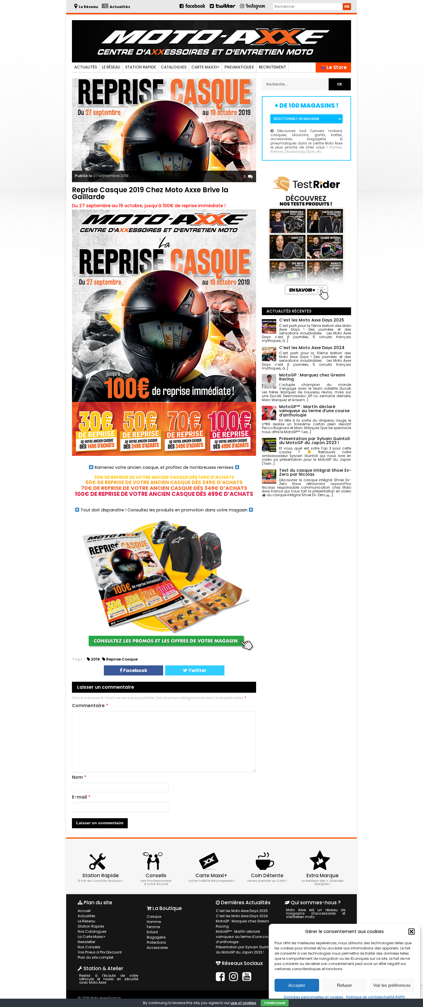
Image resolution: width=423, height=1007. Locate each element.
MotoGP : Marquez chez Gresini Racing (242, 924)
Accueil (84, 910)
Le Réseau (111, 67)
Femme (153, 926)
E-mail (81, 797)
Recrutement (272, 67)
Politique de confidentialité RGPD (375, 997)
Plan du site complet (95, 957)
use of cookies (243, 1002)
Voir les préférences (392, 985)
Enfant (152, 932)
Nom (79, 777)
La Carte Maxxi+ (92, 936)
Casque (154, 916)
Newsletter (86, 941)
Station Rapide (140, 67)
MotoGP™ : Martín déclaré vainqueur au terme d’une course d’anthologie (245, 936)
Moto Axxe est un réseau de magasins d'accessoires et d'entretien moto (315, 913)
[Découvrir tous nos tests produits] (306, 300)
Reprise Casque (122, 659)
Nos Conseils (89, 947)
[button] (411, 931)
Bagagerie (156, 937)
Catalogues (173, 67)
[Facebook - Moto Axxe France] (193, 8)
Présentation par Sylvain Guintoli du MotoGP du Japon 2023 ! (244, 950)
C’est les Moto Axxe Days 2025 (242, 910)
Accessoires (157, 947)
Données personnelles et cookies (313, 997)
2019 (95, 659)
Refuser (344, 985)
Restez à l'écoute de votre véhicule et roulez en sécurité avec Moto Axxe (108, 979)
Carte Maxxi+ (205, 67)
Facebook (134, 670)
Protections (156, 942)
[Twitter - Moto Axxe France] (225, 8)
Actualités (85, 67)
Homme (154, 921)
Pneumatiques (239, 67)
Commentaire (90, 705)
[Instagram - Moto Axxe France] (255, 8)
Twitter (196, 670)
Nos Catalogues (92, 931)
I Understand (274, 1003)
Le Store (336, 67)
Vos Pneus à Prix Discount (100, 952)
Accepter (296, 985)
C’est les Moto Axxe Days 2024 (242, 915)
